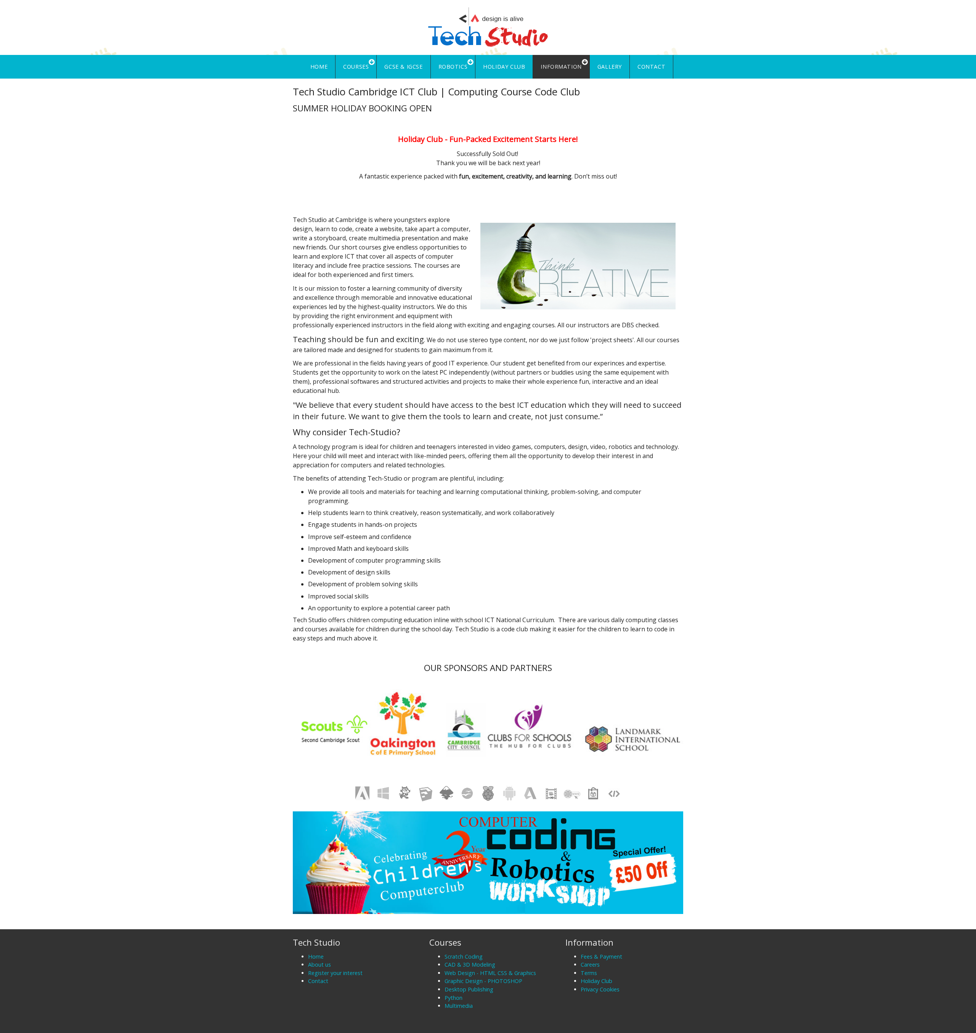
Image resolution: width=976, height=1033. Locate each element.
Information (561, 66)
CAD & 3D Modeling (470, 964)
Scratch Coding (464, 956)
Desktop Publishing (469, 989)
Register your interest (335, 973)
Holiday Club (504, 66)
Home (318, 66)
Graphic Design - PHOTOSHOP (483, 981)
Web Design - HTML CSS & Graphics (490, 973)
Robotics (453, 66)
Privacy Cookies (600, 989)
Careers (590, 964)
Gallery (609, 66)
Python (453, 997)
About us (319, 964)
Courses (356, 66)
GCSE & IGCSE (403, 66)
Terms (589, 973)
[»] (488, 27)
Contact (651, 66)
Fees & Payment (601, 956)
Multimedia (459, 1005)
